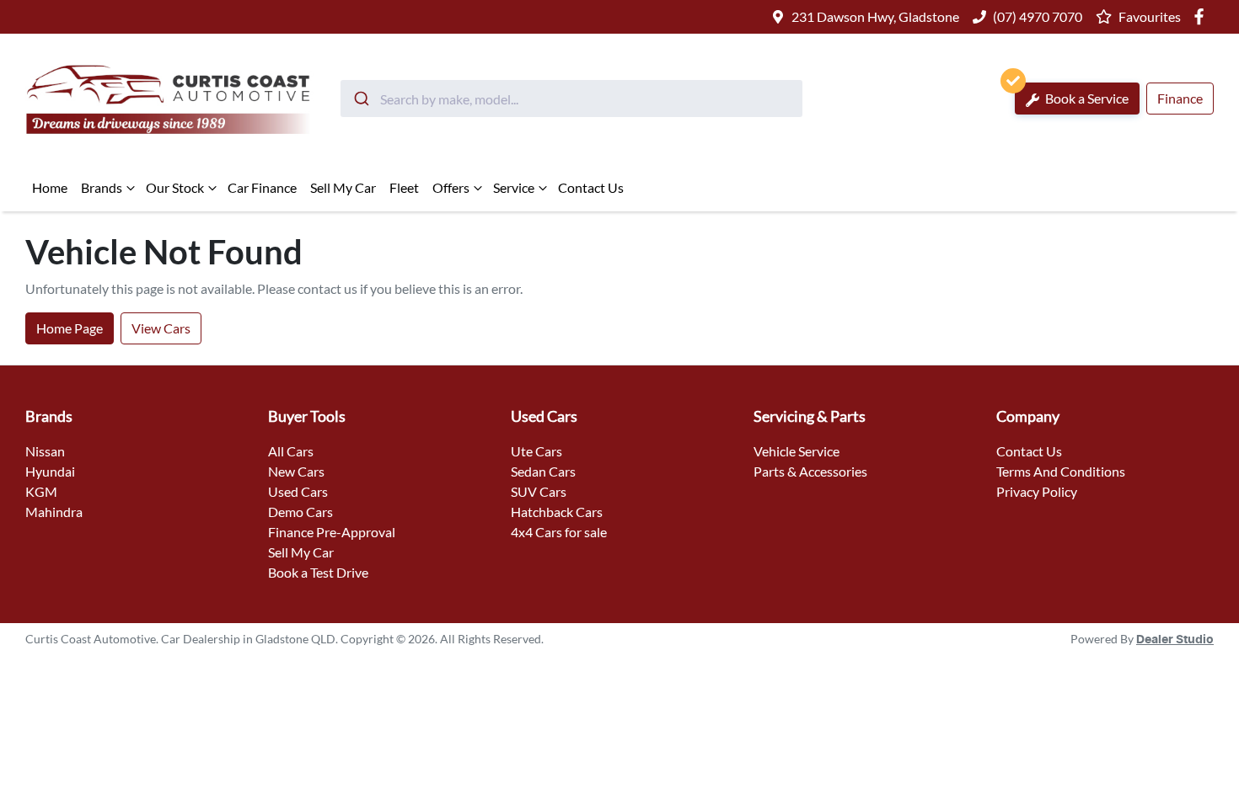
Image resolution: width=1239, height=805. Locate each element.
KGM (41, 491)
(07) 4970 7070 (1037, 16)
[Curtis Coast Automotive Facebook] (1202, 16)
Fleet (404, 187)
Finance (1180, 98)
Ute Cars (536, 451)
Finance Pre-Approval (331, 532)
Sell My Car (343, 187)
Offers (450, 187)
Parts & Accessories (810, 471)
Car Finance (262, 187)
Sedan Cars (543, 471)
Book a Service (1086, 98)
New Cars (296, 471)
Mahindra (54, 512)
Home (49, 187)
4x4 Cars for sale (559, 532)
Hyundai (50, 471)
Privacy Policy (1036, 491)
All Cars (291, 451)
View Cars (160, 328)
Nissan (45, 451)
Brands (101, 187)
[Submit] (360, 98)
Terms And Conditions (1060, 471)
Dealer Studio (1175, 640)
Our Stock (175, 187)
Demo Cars (300, 512)
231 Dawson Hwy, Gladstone (875, 16)
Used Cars (298, 491)
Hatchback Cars (557, 512)
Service (513, 187)
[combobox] (571, 98)
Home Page (69, 328)
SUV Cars (538, 491)
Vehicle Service (796, 451)
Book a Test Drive (318, 572)
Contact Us (591, 187)
